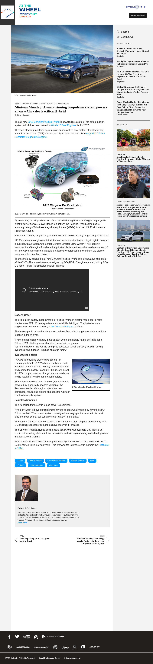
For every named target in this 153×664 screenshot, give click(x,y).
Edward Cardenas (77, 460)
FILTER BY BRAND (138, 15)
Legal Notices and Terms (49, 658)
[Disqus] (62, 583)
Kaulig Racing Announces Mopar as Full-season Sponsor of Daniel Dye (133, 62)
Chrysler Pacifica (35, 460)
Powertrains (47, 104)
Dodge (128, 205)
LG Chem (20, 465)
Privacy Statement (72, 658)
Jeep (133, 205)
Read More (22, 523)
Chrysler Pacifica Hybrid (56, 460)
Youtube (26, 636)
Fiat (55, 647)
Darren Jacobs (122, 115)
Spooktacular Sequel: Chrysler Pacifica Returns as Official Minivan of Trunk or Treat (133, 159)
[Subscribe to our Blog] (43, 636)
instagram (35, 636)
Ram (148, 205)
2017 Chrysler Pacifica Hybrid (43, 122)
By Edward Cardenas (22, 115)
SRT (94, 647)
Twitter (17, 636)
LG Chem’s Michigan (62, 326)
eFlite (92, 460)
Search (125, 31)
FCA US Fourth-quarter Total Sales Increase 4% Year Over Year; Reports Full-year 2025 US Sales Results (133, 75)
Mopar (83, 647)
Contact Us (127, 36)
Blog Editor (120, 56)
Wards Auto (53, 465)
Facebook (9, 636)
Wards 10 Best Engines (63, 125)
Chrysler (121, 154)
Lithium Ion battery (36, 465)
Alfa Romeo (9, 647)
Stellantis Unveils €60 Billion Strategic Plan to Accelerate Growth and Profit (133, 51)
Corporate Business (32, 104)
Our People (141, 205)
